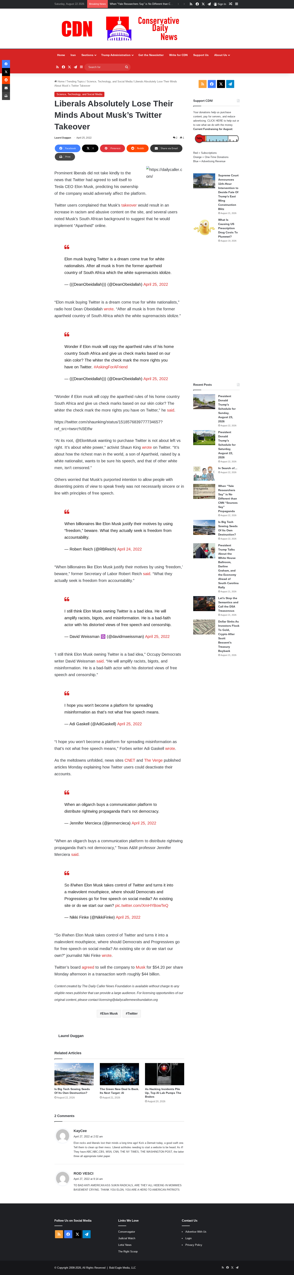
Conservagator (126, 1231)
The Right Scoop (128, 1251)
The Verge (153, 760)
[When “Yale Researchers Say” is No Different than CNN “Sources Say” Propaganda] (204, 491)
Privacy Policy (193, 1244)
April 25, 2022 (155, 284)
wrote (109, 309)
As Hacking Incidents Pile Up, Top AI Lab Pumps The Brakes (163, 1092)
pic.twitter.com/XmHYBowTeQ (141, 905)
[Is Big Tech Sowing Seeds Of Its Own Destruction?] (74, 1074)
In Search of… (227, 468)
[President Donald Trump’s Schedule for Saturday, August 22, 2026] (204, 437)
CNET (130, 760)
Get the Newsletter (151, 55)
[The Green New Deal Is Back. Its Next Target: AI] (119, 1074)
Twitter (133, 1013)
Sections (87, 55)
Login (188, 1238)
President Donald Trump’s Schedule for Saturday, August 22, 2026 (227, 445)
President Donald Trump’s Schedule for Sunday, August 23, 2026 (227, 409)
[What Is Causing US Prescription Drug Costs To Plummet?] (204, 227)
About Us (220, 55)
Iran (73, 55)
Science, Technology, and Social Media (109, 81)
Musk (140, 967)
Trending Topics (75, 81)
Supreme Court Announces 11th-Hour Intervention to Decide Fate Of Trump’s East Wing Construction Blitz (228, 192)
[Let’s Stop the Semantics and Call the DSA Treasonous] (204, 603)
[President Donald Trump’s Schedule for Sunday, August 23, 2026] (204, 401)
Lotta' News (125, 1244)
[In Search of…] (204, 473)
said (170, 410)
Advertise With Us (195, 1231)
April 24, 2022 (129, 549)
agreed (88, 967)
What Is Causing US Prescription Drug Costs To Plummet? (228, 228)
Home (61, 55)
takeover (129, 205)
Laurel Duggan (62, 137)
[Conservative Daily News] (122, 29)
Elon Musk (110, 1013)
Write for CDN (178, 55)
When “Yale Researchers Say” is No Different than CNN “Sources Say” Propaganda (158, 3)
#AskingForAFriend (111, 367)
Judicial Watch (126, 1238)
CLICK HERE (215, 120)
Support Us (201, 55)
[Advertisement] (216, 313)
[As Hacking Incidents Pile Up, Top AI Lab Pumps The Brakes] (164, 1074)
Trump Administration (116, 55)
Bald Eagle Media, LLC (122, 1267)
